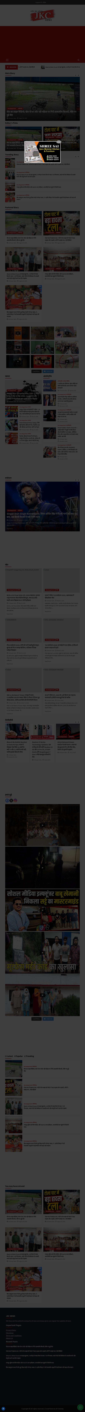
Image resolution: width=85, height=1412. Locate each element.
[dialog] (42, 152)
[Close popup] (58, 141)
